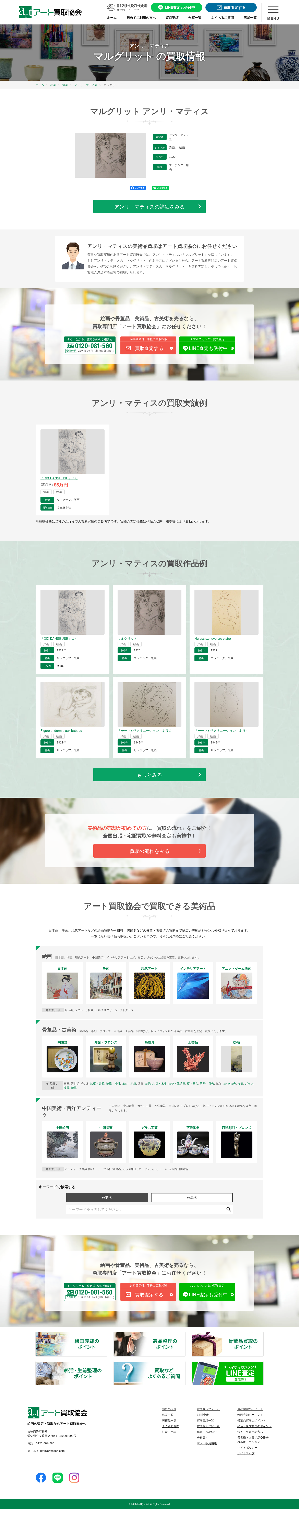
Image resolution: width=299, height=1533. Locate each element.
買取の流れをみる (150, 850)
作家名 (107, 1197)
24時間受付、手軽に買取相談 (148, 339)
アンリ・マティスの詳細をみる (149, 206)
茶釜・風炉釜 (176, 1083)
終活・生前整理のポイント (254, 1426)
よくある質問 (170, 1426)
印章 (74, 1087)
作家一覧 (168, 1415)
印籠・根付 (113, 1083)
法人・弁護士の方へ (250, 1432)
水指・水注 (159, 1083)
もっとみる (149, 774)
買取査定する (149, 348)
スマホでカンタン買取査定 (207, 339)
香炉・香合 (207, 1083)
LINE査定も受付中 (208, 348)
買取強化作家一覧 (208, 1426)
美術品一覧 (169, 1420)
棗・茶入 (192, 1083)
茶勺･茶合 (229, 1083)
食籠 (240, 1083)
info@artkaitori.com (52, 1451)
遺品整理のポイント (250, 1409)
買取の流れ (169, 1409)
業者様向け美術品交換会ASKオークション (253, 1439)
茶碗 (148, 1083)
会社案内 (202, 1437)
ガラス (249, 1083)
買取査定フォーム (208, 1409)
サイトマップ (245, 1453)
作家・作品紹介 (207, 1432)
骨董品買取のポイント (251, 1420)
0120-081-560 (45, 1443)
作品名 (192, 1197)
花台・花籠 (129, 1083)
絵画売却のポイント (250, 1415)
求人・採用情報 (207, 1443)
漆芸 (66, 1087)
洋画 (172, 147)
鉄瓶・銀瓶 (97, 1083)
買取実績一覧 (205, 1420)
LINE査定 (203, 1415)
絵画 (182, 147)
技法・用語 (169, 1432)
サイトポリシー (247, 1447)
